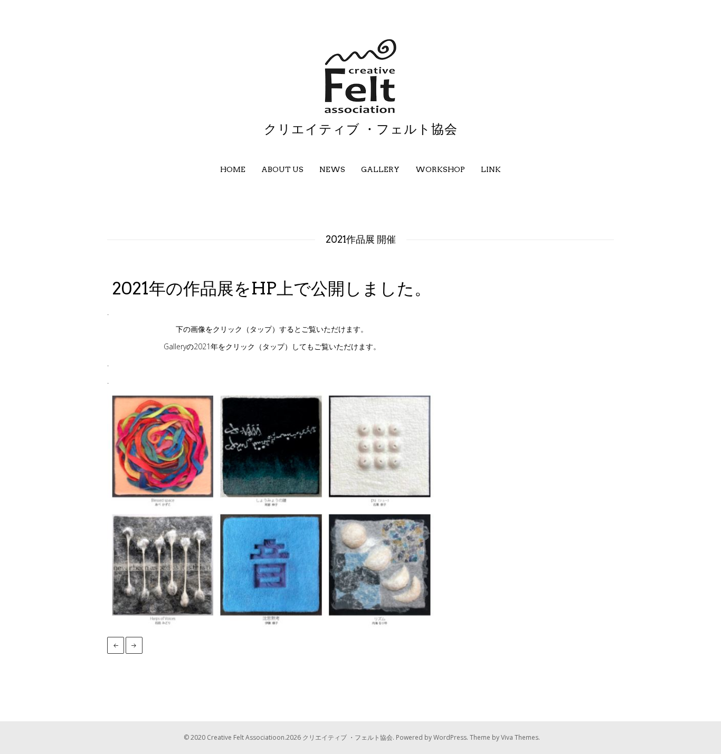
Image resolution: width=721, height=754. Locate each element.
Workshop (440, 169)
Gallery (380, 169)
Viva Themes (519, 737)
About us (282, 169)
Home (232, 169)
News (332, 169)
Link (491, 169)
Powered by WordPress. (433, 737)
